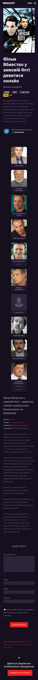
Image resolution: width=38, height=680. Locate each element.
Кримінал (21, 422)
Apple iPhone (28, 642)
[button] (32, 3)
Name (6, 580)
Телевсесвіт (19, 132)
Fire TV (24, 645)
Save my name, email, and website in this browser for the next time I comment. (18, 613)
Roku (19, 645)
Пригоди (13, 422)
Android (6, 645)
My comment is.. (9, 555)
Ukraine (13, 419)
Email (6, 589)
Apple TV (13, 645)
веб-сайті (7, 648)
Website (6, 598)
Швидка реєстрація (20, 673)
